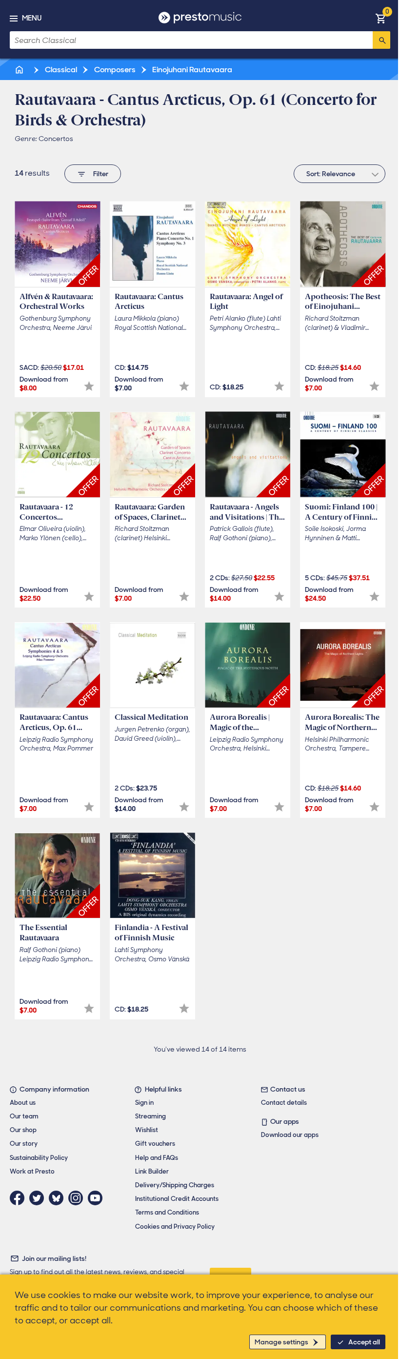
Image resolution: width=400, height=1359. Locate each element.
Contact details (284, 1102)
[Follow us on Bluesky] (58, 1198)
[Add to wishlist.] (89, 386)
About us (23, 1102)
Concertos (56, 138)
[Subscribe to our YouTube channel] (97, 1198)
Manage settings (281, 1342)
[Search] (381, 40)
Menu (31, 18)
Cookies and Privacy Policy (175, 1226)
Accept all (364, 1342)
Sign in (144, 1102)
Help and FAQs (156, 1158)
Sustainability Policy (39, 1158)
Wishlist (146, 1130)
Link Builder (152, 1171)
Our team (24, 1116)
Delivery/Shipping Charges (174, 1185)
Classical (60, 69)
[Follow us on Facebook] (19, 1198)
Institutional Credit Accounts (177, 1199)
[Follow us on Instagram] (78, 1198)
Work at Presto (32, 1171)
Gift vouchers (155, 1143)
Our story (24, 1143)
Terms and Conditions (167, 1212)
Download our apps (290, 1135)
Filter (100, 173)
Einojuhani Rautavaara (191, 69)
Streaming (150, 1116)
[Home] (20, 69)
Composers (114, 69)
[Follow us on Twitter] (39, 1198)
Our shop (23, 1130)
